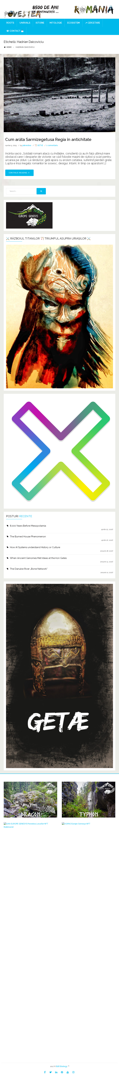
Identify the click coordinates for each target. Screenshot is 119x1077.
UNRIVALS (25, 23)
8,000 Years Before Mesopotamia (28, 525)
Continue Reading (18, 173)
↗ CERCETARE (92, 23)
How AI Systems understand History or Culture (35, 547)
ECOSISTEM (73, 23)
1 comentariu (52, 145)
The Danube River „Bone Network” (29, 568)
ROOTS (10, 23)
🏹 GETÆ (39, 145)
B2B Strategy (61, 1066)
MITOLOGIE (56, 23)
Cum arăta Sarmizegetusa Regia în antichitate (48, 139)
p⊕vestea (26, 145)
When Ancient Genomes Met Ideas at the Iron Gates (38, 558)
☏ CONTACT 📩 (15, 31)
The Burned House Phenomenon (28, 536)
